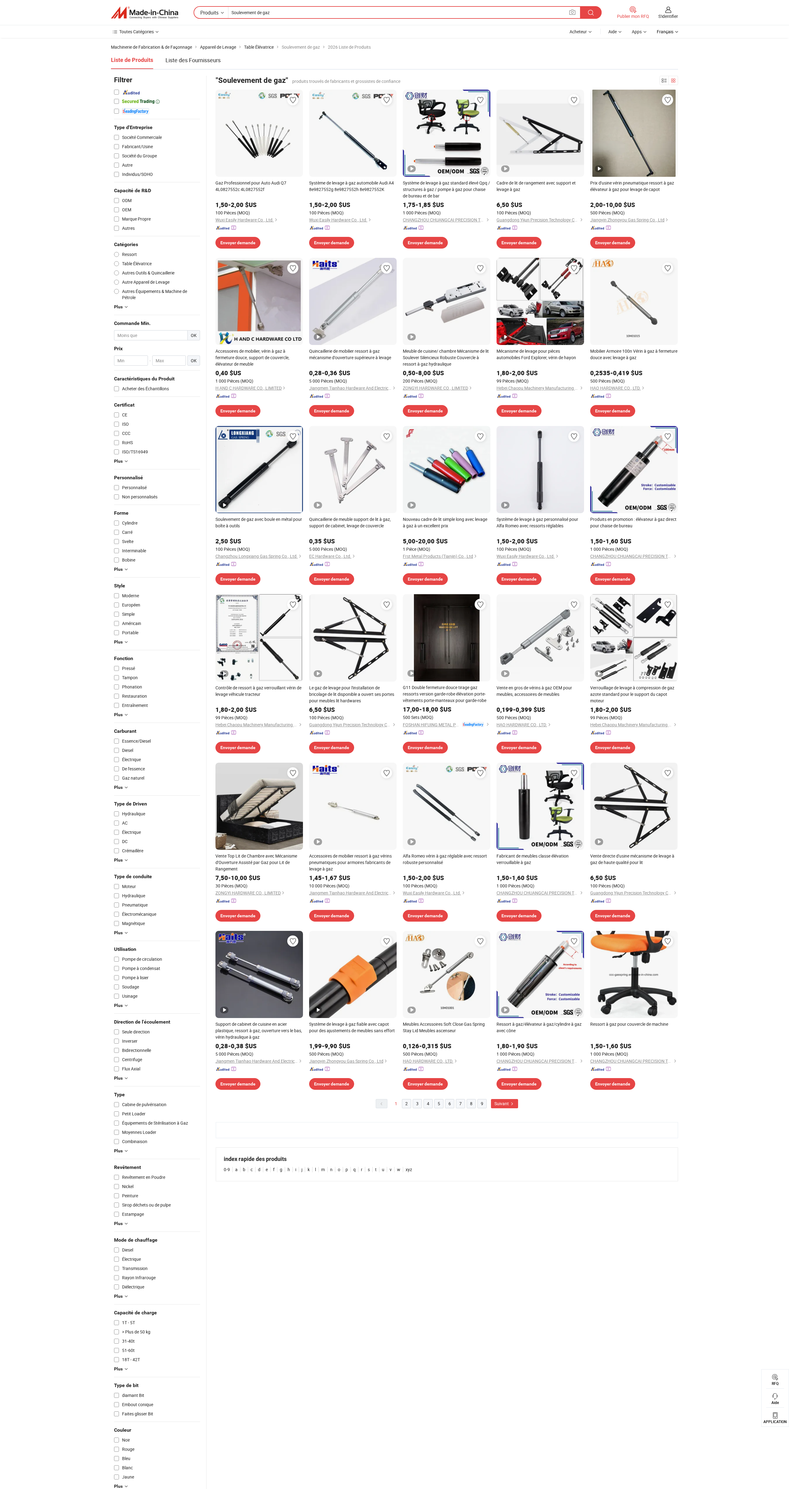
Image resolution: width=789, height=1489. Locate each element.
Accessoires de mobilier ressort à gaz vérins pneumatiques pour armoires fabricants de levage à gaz (350, 862)
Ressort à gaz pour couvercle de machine (629, 1024)
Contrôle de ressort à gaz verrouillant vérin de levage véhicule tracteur (258, 691)
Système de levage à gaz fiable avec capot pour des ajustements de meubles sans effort (352, 1027)
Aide (612, 31)
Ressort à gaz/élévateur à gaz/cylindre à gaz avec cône (539, 1027)
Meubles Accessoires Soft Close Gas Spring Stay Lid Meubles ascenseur (444, 1027)
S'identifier (668, 16)
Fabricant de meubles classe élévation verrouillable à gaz (533, 859)
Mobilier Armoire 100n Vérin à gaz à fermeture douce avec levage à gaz (633, 354)
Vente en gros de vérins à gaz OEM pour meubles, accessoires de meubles (534, 691)
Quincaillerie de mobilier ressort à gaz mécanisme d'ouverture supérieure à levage (350, 354)
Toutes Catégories (136, 31)
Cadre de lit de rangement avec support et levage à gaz (536, 186)
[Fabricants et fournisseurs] (144, 12)
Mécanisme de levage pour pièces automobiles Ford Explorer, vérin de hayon (536, 354)
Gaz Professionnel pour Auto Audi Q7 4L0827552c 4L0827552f (250, 186)
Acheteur (578, 31)
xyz (409, 1169)
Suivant (502, 1103)
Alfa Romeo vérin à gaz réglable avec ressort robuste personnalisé (445, 859)
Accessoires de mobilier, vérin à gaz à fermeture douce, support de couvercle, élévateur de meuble (252, 357)
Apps (637, 31)
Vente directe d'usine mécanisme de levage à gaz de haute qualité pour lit (632, 859)
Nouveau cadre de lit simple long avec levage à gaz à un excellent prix (445, 522)
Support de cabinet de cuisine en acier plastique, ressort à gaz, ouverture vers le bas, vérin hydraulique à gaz (258, 1030)
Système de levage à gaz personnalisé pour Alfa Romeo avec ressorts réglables (537, 522)
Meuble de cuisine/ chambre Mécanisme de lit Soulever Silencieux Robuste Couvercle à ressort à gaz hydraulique (446, 357)
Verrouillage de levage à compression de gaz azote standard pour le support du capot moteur (632, 694)
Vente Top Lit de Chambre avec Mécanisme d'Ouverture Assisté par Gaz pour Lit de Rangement (256, 862)
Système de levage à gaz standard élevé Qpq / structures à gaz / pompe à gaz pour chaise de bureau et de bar (446, 189)
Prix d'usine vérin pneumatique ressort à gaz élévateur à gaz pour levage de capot (632, 186)
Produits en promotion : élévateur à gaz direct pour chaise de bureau (633, 522)
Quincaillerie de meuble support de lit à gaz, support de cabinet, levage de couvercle (350, 522)
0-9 (227, 1169)
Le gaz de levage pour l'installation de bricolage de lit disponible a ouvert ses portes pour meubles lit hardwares (351, 694)
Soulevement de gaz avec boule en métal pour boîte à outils (258, 522)
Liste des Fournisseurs (193, 60)
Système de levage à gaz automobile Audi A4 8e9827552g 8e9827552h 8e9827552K (351, 186)
